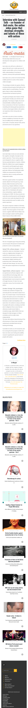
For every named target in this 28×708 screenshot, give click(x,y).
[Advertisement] (14, 137)
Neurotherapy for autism (14, 479)
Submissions (7, 681)
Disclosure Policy (8, 679)
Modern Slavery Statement (8, 706)
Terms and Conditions (7, 703)
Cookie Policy (5, 702)
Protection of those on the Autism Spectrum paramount (14, 560)
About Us (7, 677)
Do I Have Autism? (8, 687)
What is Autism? (8, 684)
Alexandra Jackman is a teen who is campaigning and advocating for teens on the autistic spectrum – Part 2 (14, 417)
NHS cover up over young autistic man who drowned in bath (14, 589)
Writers (6, 675)
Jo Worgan (13, 44)
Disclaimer (5, 705)
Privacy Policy (5, 699)
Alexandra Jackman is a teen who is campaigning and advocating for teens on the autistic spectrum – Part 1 (14, 449)
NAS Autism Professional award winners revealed (14, 645)
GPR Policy (5, 696)
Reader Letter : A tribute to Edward (14, 617)
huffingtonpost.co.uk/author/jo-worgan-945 (14, 387)
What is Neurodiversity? (9, 685)
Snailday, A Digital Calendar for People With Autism (14, 506)
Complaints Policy (6, 697)
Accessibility (5, 700)
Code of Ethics (6, 694)
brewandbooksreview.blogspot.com (14, 389)
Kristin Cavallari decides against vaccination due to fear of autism (14, 534)
